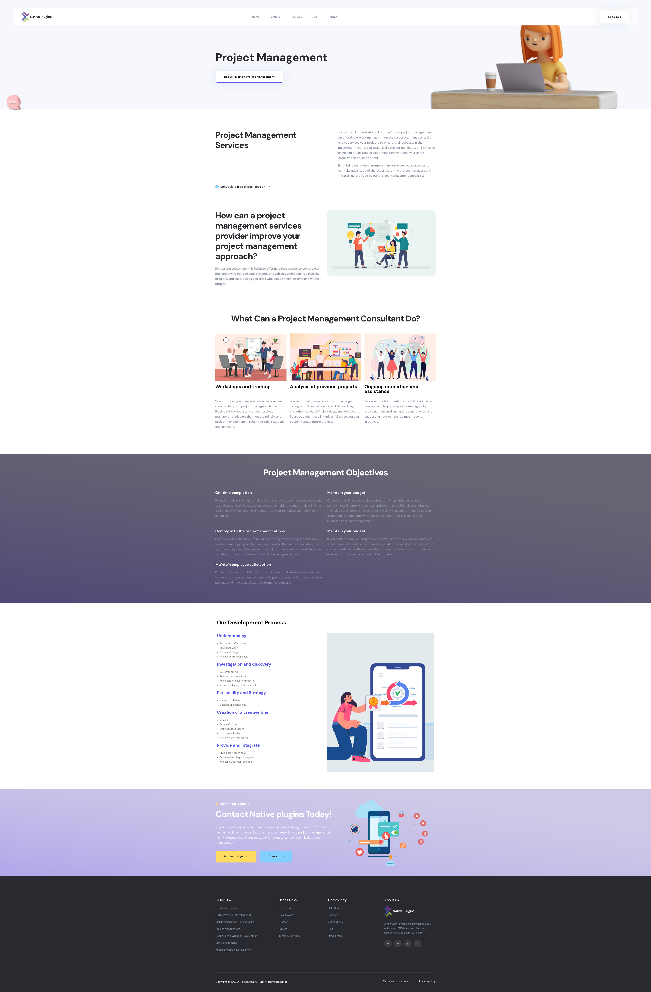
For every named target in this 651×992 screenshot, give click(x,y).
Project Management (228, 929)
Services (296, 17)
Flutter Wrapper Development (233, 915)
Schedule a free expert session (243, 187)
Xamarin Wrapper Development (234, 949)
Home (256, 17)
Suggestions (335, 922)
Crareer (283, 922)
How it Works (286, 915)
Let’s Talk (614, 17)
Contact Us (276, 856)
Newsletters (335, 936)
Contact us (285, 908)
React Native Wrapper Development (237, 936)
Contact (333, 17)
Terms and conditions (395, 981)
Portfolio (275, 17)
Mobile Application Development (235, 922)
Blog (315, 17)
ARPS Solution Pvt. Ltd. (250, 982)
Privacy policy (427, 981)
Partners (333, 915)
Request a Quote (236, 856)
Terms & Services (289, 936)
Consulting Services (227, 908)
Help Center (335, 908)
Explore (283, 929)
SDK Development (226, 943)
